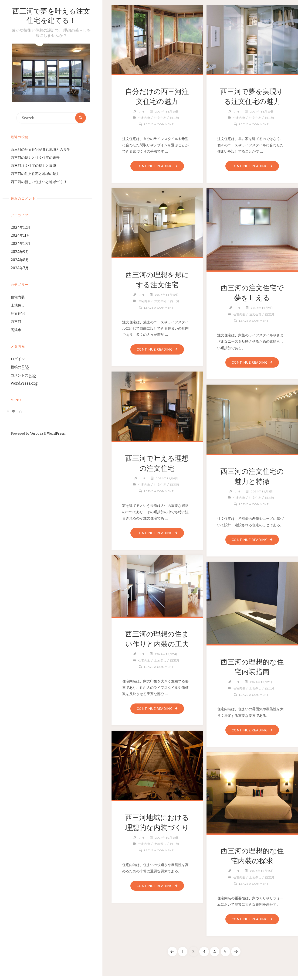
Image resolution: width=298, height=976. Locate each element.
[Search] (80, 118)
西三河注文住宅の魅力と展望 (33, 165)
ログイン (18, 359)
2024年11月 (20, 235)
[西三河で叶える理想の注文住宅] (157, 405)
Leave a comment (158, 124)
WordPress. (56, 434)
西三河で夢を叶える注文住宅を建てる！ (51, 16)
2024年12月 (20, 227)
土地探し (18, 305)
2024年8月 (20, 260)
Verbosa (36, 434)
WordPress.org (24, 383)
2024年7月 (20, 268)
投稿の (20, 367)
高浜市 (16, 330)
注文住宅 (18, 313)
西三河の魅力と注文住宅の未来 (35, 157)
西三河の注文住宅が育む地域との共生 (40, 149)
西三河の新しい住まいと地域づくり (39, 182)
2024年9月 (20, 251)
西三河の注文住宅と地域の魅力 (35, 173)
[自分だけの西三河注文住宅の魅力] (157, 38)
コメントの (23, 375)
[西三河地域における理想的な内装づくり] (157, 764)
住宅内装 (18, 297)
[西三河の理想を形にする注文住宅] (157, 221)
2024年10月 (20, 243)
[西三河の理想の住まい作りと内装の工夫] (157, 584)
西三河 (16, 321)
